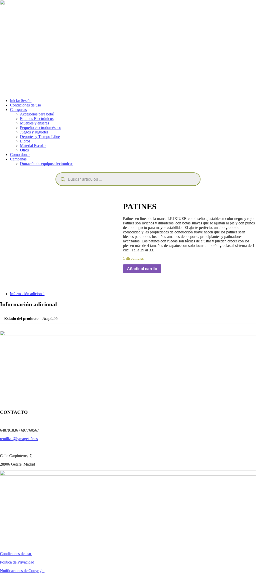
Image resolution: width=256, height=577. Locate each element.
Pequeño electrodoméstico (40, 127)
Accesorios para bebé (37, 114)
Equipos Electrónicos (37, 118)
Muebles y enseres (34, 123)
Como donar (20, 154)
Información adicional (27, 294)
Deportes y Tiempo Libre (40, 136)
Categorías (18, 109)
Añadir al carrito (142, 269)
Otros (24, 150)
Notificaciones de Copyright (22, 571)
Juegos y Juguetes (34, 132)
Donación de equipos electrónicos (46, 163)
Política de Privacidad (17, 562)
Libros (25, 141)
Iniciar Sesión (21, 100)
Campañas (18, 159)
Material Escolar (33, 145)
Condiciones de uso (25, 105)
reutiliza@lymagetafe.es (19, 439)
